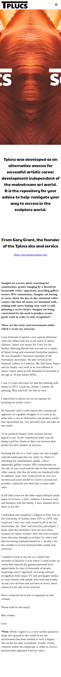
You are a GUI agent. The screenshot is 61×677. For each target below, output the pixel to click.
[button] (56, 4)
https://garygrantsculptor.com (30, 254)
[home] (14, 4)
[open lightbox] (30, 77)
